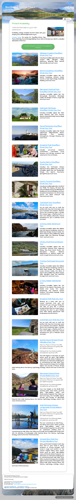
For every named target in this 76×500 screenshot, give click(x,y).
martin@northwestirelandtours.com (25, 484)
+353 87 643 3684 (15, 483)
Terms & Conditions (10, 486)
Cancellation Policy (23, 486)
